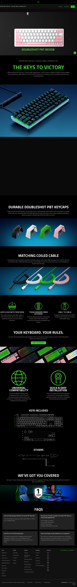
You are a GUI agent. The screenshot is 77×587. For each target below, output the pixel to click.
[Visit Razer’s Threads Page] (48, 558)
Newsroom (38, 557)
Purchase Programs (6, 560)
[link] (38, 2)
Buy (73, 6)
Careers (37, 555)
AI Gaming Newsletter (40, 565)
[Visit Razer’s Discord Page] (48, 570)
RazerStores (4, 552)
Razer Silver (4, 570)
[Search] (71, 2)
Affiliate (3, 573)
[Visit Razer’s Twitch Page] (48, 568)
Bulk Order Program (6, 563)
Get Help (26, 552)
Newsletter (4, 575)
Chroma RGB (15, 555)
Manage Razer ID (27, 564)
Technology (15, 552)
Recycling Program (28, 569)
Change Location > (71, 582)
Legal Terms (29, 582)
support (40, 480)
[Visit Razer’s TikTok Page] (48, 565)
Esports (14, 560)
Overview (60, 6)
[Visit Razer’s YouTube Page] (48, 563)
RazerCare (26, 561)
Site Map (23, 582)
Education (4, 565)
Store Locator (4, 557)
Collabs (14, 563)
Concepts (15, 557)
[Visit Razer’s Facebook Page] (48, 553)
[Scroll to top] (74, 584)
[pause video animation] (75, 53)
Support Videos (27, 566)
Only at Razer (4, 568)
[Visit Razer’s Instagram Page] (48, 555)
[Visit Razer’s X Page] (48, 560)
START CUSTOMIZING (38, 342)
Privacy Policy (38, 582)
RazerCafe (4, 555)
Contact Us (38, 563)
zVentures (38, 560)
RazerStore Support (28, 559)
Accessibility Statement (29, 572)
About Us (37, 552)
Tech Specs (66, 6)
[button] (2, 2)
